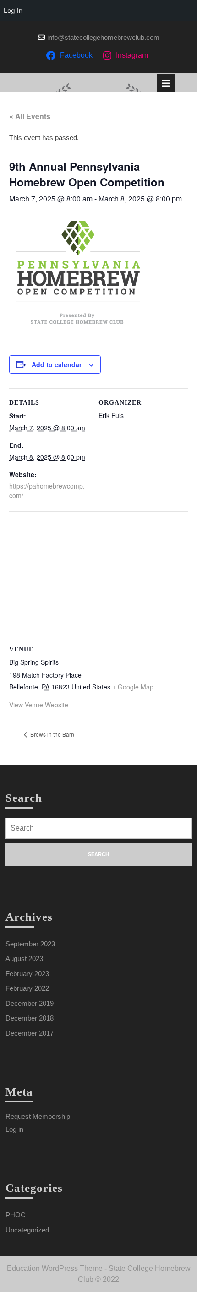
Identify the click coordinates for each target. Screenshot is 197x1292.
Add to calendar (57, 364)
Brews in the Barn (51, 734)
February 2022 (27, 988)
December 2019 (29, 1003)
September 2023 (30, 944)
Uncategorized (27, 1230)
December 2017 (29, 1033)
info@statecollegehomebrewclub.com (103, 37)
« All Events (29, 116)
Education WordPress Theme (55, 1268)
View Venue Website (38, 704)
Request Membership (37, 1116)
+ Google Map (132, 686)
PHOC (15, 1215)
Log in (14, 1129)
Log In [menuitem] (13, 10)
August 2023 (24, 958)
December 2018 (29, 1018)
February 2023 (27, 973)
